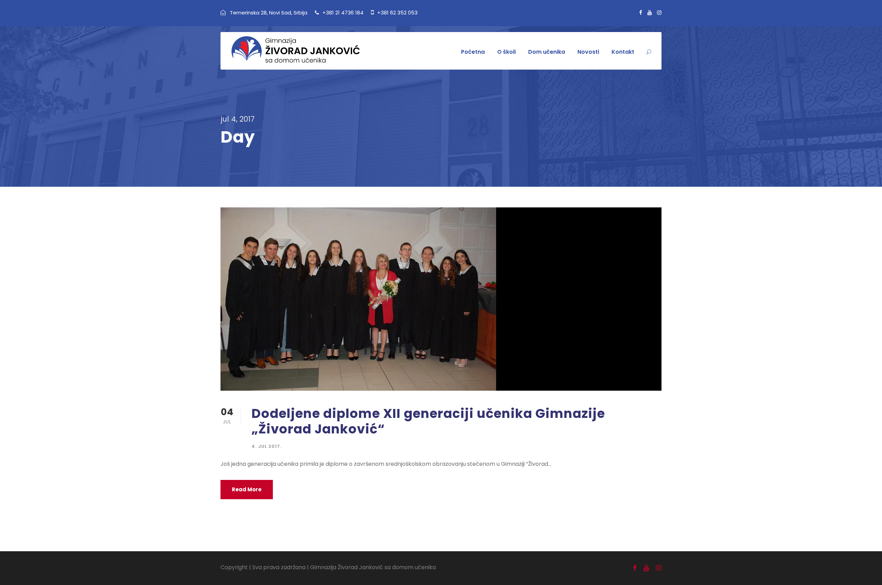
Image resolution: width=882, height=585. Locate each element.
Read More (246, 489)
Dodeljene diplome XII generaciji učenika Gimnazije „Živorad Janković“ (428, 421)
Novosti (588, 52)
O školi (506, 52)
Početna (473, 52)
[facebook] (640, 12)
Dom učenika (546, 52)
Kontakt (623, 52)
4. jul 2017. (266, 446)
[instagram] (659, 12)
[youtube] (649, 12)
